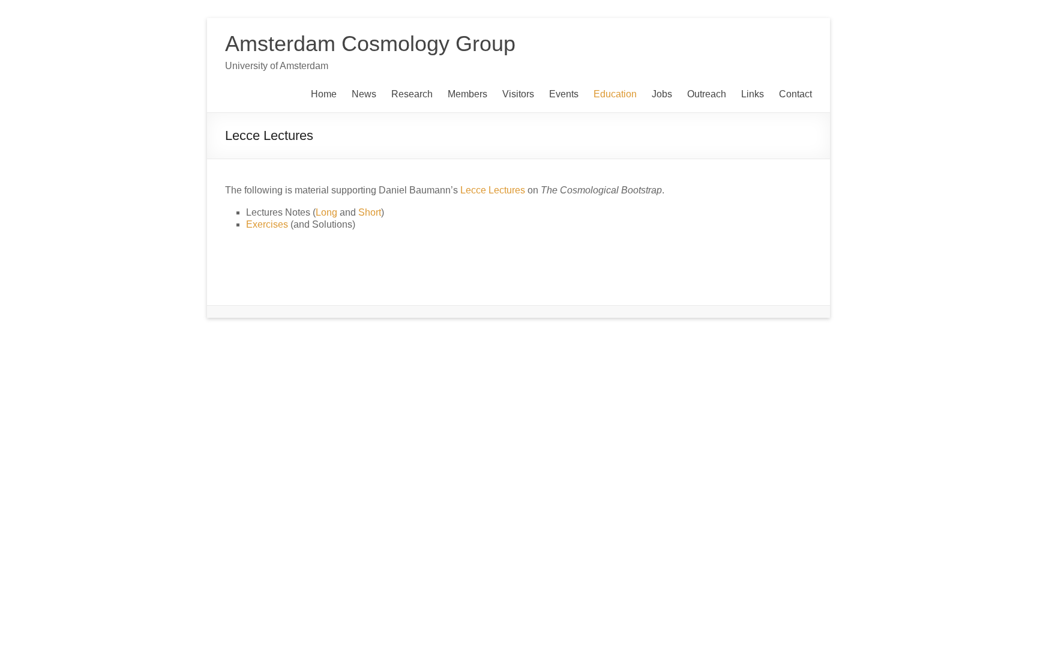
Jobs (662, 94)
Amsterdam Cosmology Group (370, 43)
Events (564, 94)
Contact (795, 94)
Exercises (267, 224)
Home (324, 94)
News (364, 94)
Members (467, 94)
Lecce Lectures (492, 190)
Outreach (706, 94)
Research (412, 94)
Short (369, 212)
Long (326, 212)
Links (752, 94)
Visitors (518, 94)
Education (615, 94)
